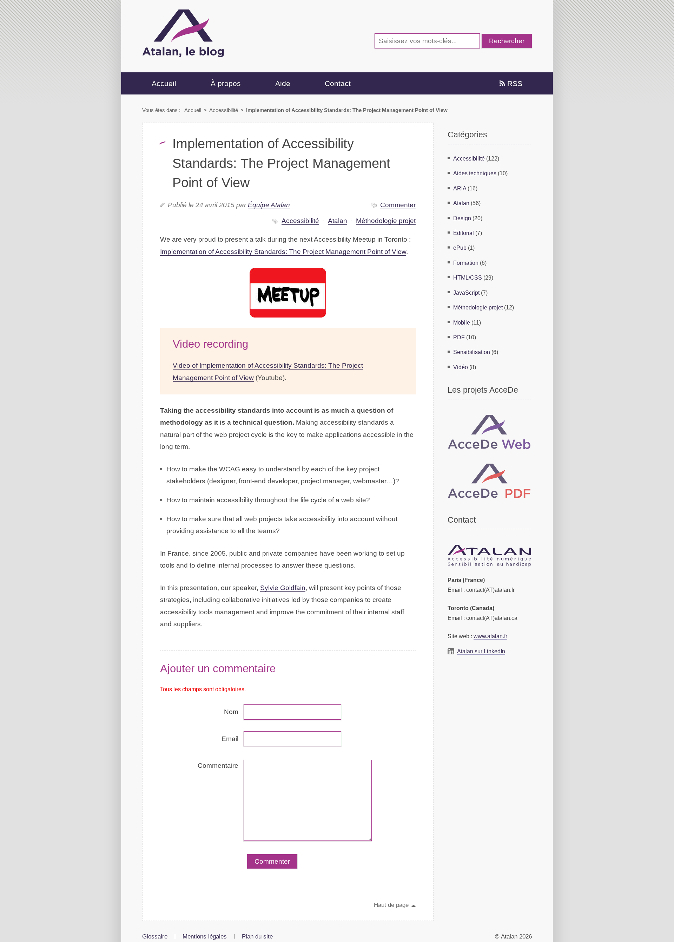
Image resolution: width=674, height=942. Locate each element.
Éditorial (463, 233)
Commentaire (218, 765)
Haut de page (391, 904)
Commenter (398, 205)
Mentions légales (205, 936)
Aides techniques (474, 173)
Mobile (461, 322)
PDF (459, 337)
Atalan (337, 220)
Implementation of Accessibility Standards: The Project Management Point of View (283, 251)
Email (230, 739)
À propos (226, 83)
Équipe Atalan (269, 205)
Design (462, 218)
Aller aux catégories (156, 5)
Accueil (164, 83)
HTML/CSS (467, 277)
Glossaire (154, 936)
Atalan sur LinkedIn (481, 651)
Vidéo (460, 367)
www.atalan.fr (490, 636)
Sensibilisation (471, 352)
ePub (460, 247)
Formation (465, 263)
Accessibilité (223, 110)
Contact (338, 83)
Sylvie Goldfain (282, 587)
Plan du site (257, 936)
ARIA (459, 188)
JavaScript (466, 292)
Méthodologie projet (386, 220)
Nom (231, 711)
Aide (282, 83)
